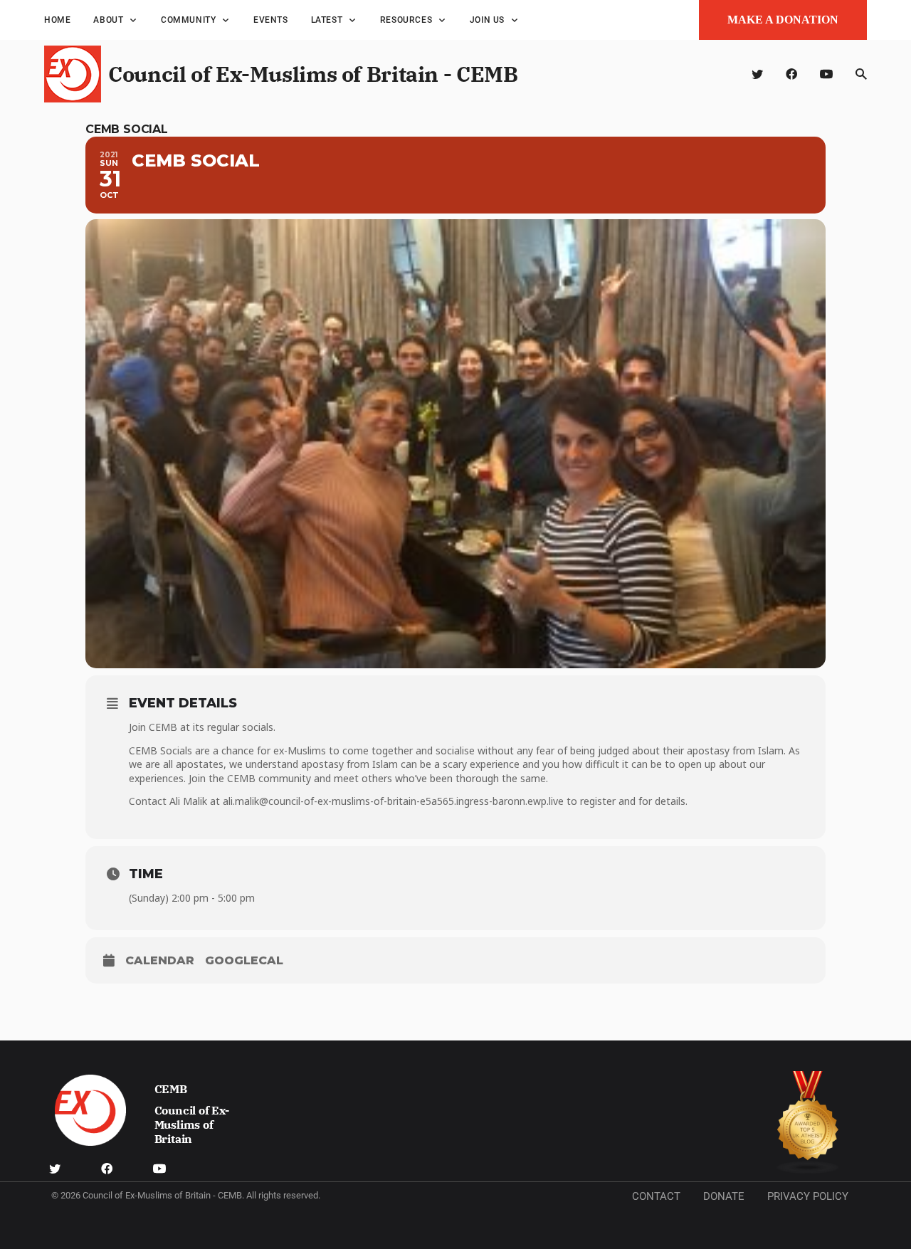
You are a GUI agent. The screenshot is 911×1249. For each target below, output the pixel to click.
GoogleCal (244, 960)
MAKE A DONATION (782, 20)
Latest (327, 20)
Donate (723, 1196)
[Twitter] (757, 74)
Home (57, 20)
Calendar (159, 960)
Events (270, 20)
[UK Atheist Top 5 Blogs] (808, 1122)
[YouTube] (826, 74)
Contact (656, 1196)
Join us (487, 20)
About (108, 20)
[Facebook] (791, 74)
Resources (406, 20)
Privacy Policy (807, 1196)
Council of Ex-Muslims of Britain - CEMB (312, 74)
